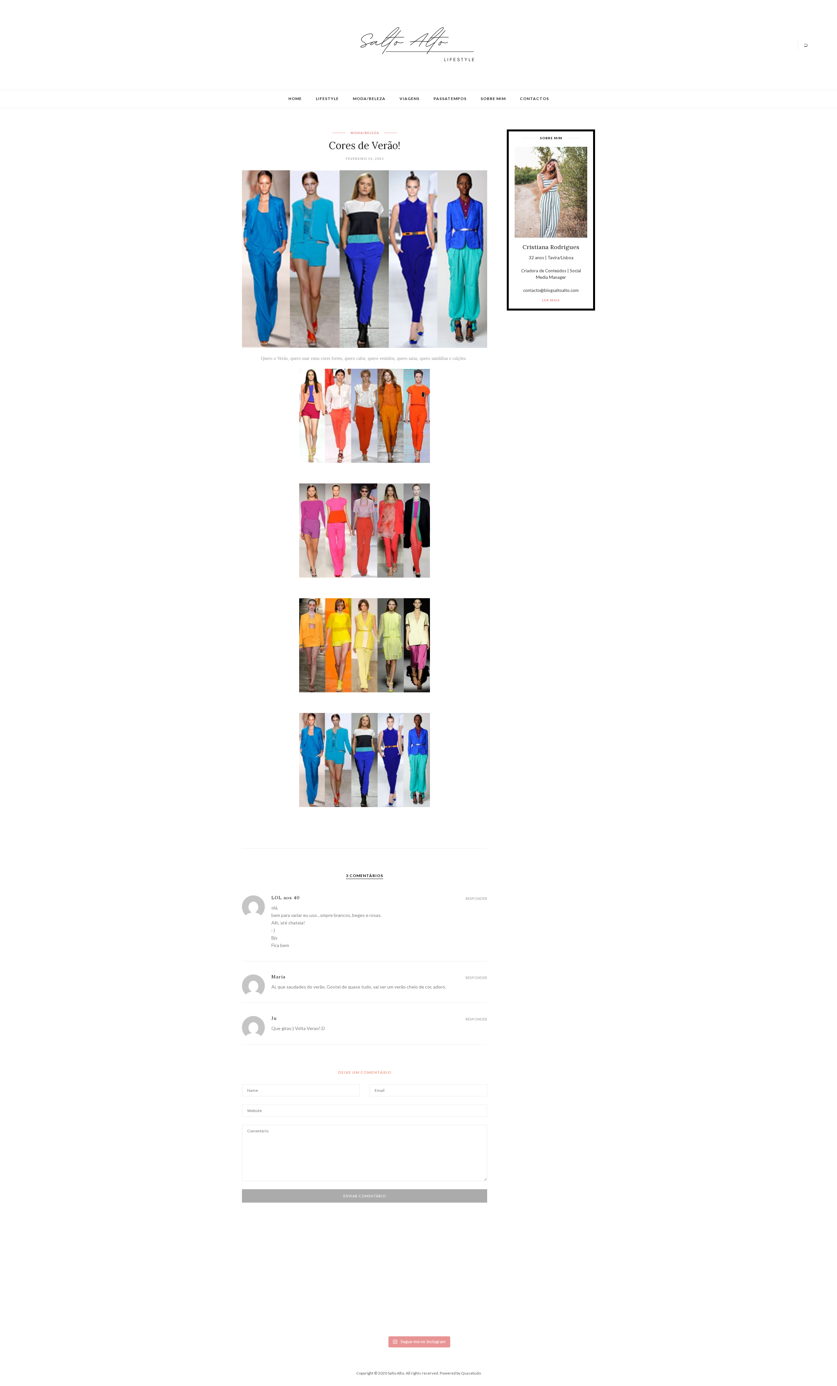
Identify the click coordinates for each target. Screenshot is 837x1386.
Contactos (534, 98)
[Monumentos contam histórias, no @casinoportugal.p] (482, 1288)
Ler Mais (551, 300)
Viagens (409, 98)
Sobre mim (493, 98)
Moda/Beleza (369, 98)
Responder (476, 898)
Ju (274, 1018)
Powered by (460, 1373)
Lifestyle (327, 98)
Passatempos (450, 98)
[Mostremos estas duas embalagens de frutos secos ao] (610, 1299)
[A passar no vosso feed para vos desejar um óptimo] (98, 1286)
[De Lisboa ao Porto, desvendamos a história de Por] (226, 1288)
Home (295, 98)
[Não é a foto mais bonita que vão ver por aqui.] (354, 1296)
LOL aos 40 (285, 897)
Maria (278, 976)
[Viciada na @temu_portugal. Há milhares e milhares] (738, 1304)
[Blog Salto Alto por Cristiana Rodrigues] (415, 44)
